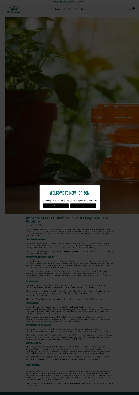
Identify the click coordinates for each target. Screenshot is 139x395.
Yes (56, 206)
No (83, 206)
